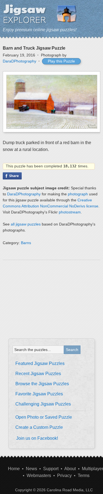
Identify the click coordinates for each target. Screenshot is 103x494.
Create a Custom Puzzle (39, 427)
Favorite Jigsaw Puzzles (39, 394)
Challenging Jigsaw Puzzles (43, 404)
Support (51, 468)
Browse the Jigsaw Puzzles (42, 383)
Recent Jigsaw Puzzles (38, 373)
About (70, 468)
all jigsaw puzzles (26, 224)
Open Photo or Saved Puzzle (43, 417)
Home (14, 468)
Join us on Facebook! (37, 438)
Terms (84, 475)
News (31, 468)
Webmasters (39, 475)
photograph (78, 194)
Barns (26, 243)
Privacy (64, 475)
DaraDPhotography (19, 61)
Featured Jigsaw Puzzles (40, 363)
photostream (70, 212)
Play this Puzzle (61, 61)
